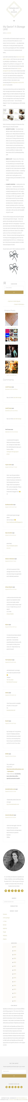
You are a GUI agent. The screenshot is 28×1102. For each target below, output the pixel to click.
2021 (15, 966)
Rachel (7, 721)
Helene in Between (9, 558)
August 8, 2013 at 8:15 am (10, 723)
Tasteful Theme (13, 1099)
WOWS (7, 753)
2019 (15, 974)
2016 (15, 985)
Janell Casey (8, 387)
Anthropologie (6, 917)
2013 (15, 997)
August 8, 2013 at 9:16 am (10, 662)
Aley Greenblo (8, 532)
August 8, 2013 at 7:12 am (10, 791)
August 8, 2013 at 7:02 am (10, 817)
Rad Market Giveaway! (12, 682)
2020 (15, 970)
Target (4, 932)
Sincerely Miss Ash (11, 710)
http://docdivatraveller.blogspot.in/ (15, 522)
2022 (15, 962)
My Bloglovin (11, 771)
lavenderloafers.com (10, 789)
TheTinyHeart (8, 659)
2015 (15, 989)
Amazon (5, 914)
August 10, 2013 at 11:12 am (11, 467)
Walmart (5, 935)
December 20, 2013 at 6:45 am (11, 389)
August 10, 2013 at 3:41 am (10, 507)
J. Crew (4, 921)
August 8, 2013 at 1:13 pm (10, 561)
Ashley (7, 692)
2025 (15, 950)
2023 (15, 958)
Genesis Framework (23, 1099)
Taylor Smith (8, 464)
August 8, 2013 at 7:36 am (10, 756)
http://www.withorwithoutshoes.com (15, 769)
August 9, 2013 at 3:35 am (10, 535)
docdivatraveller (9, 504)
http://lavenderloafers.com (13, 804)
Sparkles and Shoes (14, 9)
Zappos (4, 939)
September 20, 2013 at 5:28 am (11, 431)
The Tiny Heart (10, 679)
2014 (15, 993)
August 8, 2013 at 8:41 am (10, 695)
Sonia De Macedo (9, 815)
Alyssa (6, 624)
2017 (15, 981)
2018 (15, 977)
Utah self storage (17, 397)
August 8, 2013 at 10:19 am (10, 589)
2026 (15, 947)
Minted (4, 924)
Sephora (5, 928)
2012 (15, 1001)
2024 (15, 954)
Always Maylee (8, 587)
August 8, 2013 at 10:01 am (10, 626)
